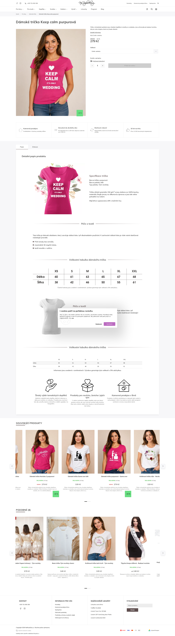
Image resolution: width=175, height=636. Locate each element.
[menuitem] (20, 9)
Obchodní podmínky (61, 612)
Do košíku (70, 583)
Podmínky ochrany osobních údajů (65, 615)
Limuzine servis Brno (97, 604)
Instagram (20, 3)
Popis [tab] (22, 147)
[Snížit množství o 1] (92, 66)
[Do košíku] (69, 538)
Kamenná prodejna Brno (140, 3)
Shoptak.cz (36, 633)
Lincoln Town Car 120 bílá (98, 611)
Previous (12, 466)
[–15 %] (33, 452)
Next (163, 466)
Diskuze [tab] (35, 147)
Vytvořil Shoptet (155, 630)
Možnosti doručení (99, 61)
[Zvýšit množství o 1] (103, 66)
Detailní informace (95, 32)
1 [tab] (85, 501)
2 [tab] (89, 501)
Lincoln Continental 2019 (98, 618)
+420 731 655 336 (24, 604)
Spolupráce (152, 3)
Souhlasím (109, 324)
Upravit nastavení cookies (24, 630)
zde (73, 318)
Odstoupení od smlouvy (62, 618)
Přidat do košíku (129, 65)
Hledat (132, 610)
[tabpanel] (33, 464)
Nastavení (99, 324)
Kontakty (129, 3)
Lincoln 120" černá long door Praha (101, 614)
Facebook (17, 3)
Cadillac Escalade (96, 608)
